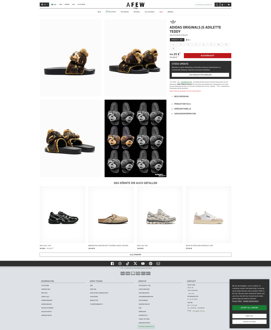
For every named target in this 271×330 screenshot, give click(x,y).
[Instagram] (120, 263)
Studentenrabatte (96, 304)
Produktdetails (182, 104)
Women (67, 4)
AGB (140, 308)
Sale (161, 12)
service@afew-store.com (198, 310)
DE (45, 5)
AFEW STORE (135, 5)
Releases (112, 12)
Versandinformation (185, 113)
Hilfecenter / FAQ (144, 285)
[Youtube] (143, 263)
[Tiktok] (128, 263)
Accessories (150, 12)
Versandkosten (186, 82)
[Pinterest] (151, 263)
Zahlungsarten (144, 293)
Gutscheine (81, 4)
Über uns (93, 289)
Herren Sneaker (46, 300)
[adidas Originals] (173, 21)
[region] (249, 303)
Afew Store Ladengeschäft (99, 293)
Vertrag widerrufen (146, 326)
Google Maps (191, 293)
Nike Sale (44, 293)
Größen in (176, 40)
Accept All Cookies (249, 308)
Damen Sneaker (46, 304)
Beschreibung (181, 96)
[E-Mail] (158, 263)
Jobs (91, 285)
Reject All (249, 316)
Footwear (125, 12)
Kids (73, 4)
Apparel (136, 12)
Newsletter (94, 300)
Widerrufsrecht (144, 304)
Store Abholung (144, 289)
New (99, 12)
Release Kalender (47, 308)
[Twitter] (135, 263)
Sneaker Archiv (46, 315)
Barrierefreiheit (144, 323)
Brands (170, 12)
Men (60, 4)
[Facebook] (112, 263)
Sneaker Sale (45, 289)
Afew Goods (94, 296)
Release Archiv (46, 311)
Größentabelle (182, 109)
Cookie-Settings (144, 319)
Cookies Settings (249, 321)
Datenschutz (143, 315)
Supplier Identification (251, 301)
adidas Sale (45, 296)
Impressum (142, 311)
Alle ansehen (135, 255)
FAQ (54, 4)
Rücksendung (143, 300)
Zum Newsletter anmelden (200, 75)
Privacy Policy (237, 301)
